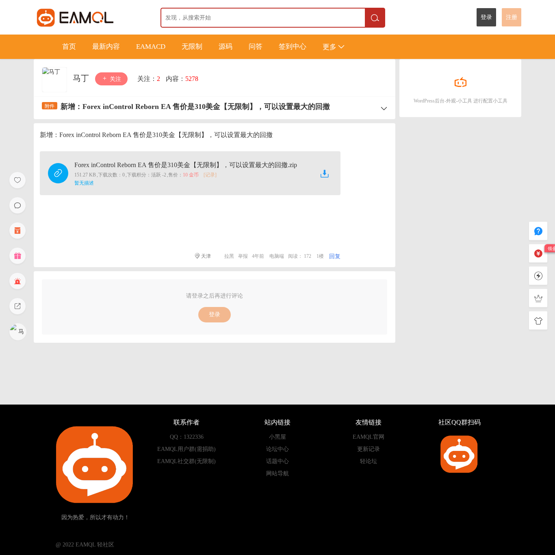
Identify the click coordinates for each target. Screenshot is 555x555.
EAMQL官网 (368, 437)
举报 (243, 256)
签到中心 (292, 46)
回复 (334, 256)
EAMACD (150, 46)
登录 (486, 17)
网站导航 (277, 473)
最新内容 (106, 46)
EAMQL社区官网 (90, 17)
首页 (69, 46)
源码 (225, 46)
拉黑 (229, 256)
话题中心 (277, 461)
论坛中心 (277, 449)
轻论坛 (368, 461)
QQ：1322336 (187, 437)
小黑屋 (277, 437)
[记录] (210, 175)
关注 (114, 79)
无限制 (192, 46)
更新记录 (368, 449)
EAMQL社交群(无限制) (186, 461)
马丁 (82, 78)
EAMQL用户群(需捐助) (186, 449)
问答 (255, 46)
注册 (511, 17)
